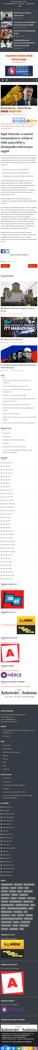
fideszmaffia (5, 895)
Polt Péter (21, 915)
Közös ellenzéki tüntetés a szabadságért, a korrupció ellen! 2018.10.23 (18, 731)
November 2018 (7, 504)
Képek (4, 762)
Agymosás (6, 807)
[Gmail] (35, 121)
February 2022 (7, 462)
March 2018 (6, 531)
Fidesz (20, 891)
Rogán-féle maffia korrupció (11, 413)
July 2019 (5, 476)
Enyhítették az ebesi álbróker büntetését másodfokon (19, 423)
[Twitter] (17, 121)
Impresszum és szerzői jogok (11, 752)
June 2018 (6, 521)
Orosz (13, 915)
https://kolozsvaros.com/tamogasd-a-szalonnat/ (15, 686)
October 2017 (7, 548)
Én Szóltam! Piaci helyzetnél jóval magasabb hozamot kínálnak (19, 409)
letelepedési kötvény (22, 905)
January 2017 (7, 579)
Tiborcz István (6, 925)
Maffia (3, 908)
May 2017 (5, 565)
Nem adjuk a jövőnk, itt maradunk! (12, 339)
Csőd (26, 888)
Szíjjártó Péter (7, 865)
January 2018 (7, 538)
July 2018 (5, 517)
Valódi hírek (6, 875)
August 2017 (6, 555)
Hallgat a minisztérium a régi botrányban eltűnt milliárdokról (17, 381)
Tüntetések (6, 736)
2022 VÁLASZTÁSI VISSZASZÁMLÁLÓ (14, 440)
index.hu (13, 898)
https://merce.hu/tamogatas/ (10, 670)
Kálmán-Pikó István (15, 901)
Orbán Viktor (5, 915)
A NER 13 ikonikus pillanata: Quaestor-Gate (22, 14)
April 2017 (6, 568)
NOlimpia (5, 855)
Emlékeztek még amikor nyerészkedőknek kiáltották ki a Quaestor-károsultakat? (24, 42)
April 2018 (6, 527)
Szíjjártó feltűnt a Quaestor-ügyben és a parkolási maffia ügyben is (19, 418)
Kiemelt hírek (6, 837)
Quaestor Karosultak (20, 114)
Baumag (5, 810)
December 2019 (7, 469)
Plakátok (5, 759)
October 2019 (7, 473)
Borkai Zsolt (18, 884)
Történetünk (6, 433)
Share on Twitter (7, 251)
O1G (25, 912)
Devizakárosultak (8, 827)
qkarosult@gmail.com (7, 717)
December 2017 (7, 541)
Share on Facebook (3, 251)
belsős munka (12, 261)
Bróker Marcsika (7, 817)
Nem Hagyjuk (18, 912)
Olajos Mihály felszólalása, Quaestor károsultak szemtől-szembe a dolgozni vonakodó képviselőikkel (33, 266)
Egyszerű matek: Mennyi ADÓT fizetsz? (14, 447)
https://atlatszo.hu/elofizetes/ (10, 642)
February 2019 (7, 493)
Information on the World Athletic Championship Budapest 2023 (25, 23)
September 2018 (8, 510)
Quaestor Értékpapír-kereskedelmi (12, 918)
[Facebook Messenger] (21, 121)
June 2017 (6, 562)
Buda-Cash (6, 824)
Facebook (21, 3)
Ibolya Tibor (5, 898)
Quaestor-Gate (7, 436)
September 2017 (8, 551)
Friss (4, 831)
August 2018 (6, 514)
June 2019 (6, 480)
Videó (4, 766)
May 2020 (5, 466)
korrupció (4, 901)
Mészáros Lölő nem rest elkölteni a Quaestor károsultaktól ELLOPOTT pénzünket (6, 266)
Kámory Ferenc (28, 901)
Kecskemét (22, 898)
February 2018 (7, 534)
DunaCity (4, 891)
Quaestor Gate (18, 314)
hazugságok (23, 895)
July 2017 (5, 558)
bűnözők (13, 888)
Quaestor (5, 861)
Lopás (18, 111)
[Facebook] (13, 121)
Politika (5, 858)
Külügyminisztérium (7, 905)
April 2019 (6, 486)
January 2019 (7, 497)
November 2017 (7, 544)
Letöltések (6, 769)
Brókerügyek (6, 820)
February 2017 (7, 575)
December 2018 (7, 500)
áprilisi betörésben (20, 160)
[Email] (24, 121)
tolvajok (15, 925)
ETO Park (12, 891)
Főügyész (14, 895)
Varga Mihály (13, 929)
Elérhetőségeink (7, 748)
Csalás (20, 888)
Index (2, 241)
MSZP (31, 908)
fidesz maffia (28, 891)
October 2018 (7, 507)
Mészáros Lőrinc (7, 912)
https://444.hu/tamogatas (9, 625)
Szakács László (6, 922)
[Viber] (28, 121)
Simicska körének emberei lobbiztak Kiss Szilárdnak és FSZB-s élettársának (19, 366)
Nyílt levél (5, 755)
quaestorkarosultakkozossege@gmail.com (13, 714)
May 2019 (5, 483)
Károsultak (4, 111)
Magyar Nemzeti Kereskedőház (17, 908)
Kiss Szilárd (31, 898)
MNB (4, 851)
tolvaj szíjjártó (24, 925)
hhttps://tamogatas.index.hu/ (9, 589)
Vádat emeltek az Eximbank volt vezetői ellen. (16, 404)
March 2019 (6, 490)
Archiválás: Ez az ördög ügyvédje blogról (24, 32)
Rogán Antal (28, 918)
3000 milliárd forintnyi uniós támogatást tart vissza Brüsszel (17, 309)
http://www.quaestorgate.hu (9, 721)
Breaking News (7, 814)
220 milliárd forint (7, 884)
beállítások (28, 1042)
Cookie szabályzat (17, 1041)
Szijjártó (16, 922)
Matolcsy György (8, 848)
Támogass (6, 443)
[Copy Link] (31, 121)
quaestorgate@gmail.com (10, 3)
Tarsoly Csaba (7, 868)
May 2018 (5, 524)
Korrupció (12, 111)
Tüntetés (4, 929)
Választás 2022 (30, 3)
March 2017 (6, 572)
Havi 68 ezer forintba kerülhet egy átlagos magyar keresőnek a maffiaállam (17, 451)
